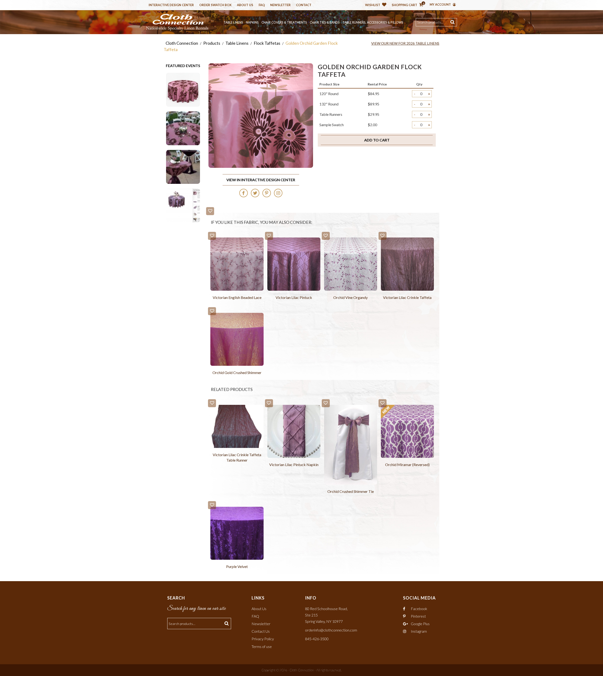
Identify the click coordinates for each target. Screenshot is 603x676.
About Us (245, 5)
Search (453, 22)
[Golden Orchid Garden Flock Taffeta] (183, 127)
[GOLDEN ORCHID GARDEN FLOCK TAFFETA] (183, 89)
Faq (262, 5)
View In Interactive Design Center (260, 179)
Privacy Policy (263, 638)
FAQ (255, 616)
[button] (210, 211)
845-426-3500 (317, 638)
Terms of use (262, 646)
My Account (441, 4)
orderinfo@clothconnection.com (331, 630)
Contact (303, 5)
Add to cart (377, 140)
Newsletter (280, 5)
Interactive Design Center (171, 5)
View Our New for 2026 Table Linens (405, 43)
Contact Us (261, 631)
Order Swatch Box (215, 5)
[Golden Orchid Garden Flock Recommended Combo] (183, 205)
